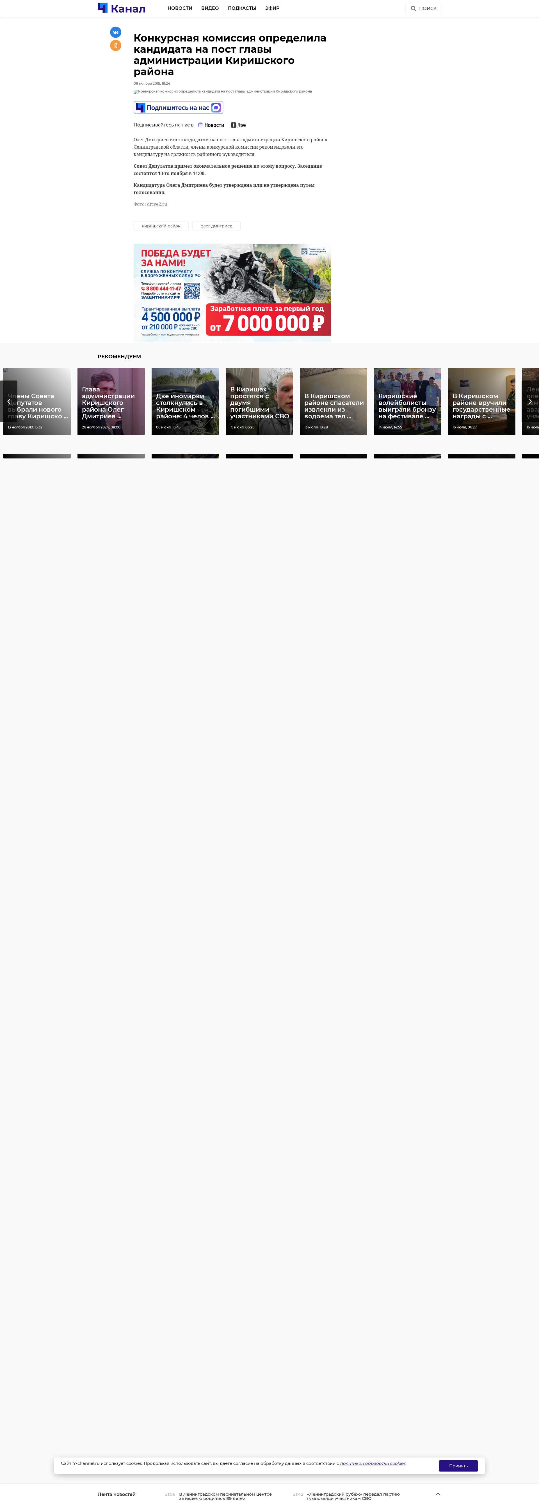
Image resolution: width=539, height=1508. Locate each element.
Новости (180, 8)
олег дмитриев (216, 226)
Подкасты (242, 8)
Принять (458, 1465)
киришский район (161, 226)
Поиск (428, 8)
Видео (210, 8)
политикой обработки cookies (372, 1463)
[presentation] (8, 401)
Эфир (272, 8)
